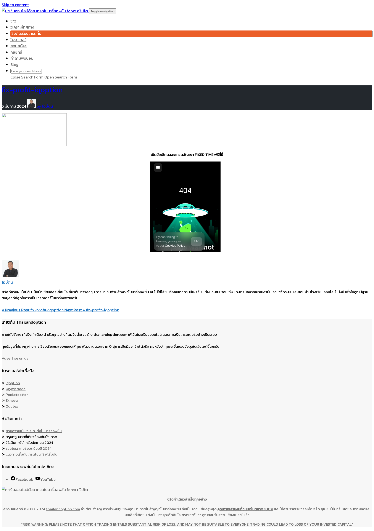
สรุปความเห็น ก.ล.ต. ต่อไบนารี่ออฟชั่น (34, 431)
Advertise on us (15, 358)
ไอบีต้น (7, 282)
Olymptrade (16, 389)
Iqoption (13, 383)
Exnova (12, 400)
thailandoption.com (63, 509)
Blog (14, 64)
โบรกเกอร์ (18, 40)
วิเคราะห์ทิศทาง (22, 27)
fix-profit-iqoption (32, 89)
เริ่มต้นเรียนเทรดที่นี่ (25, 33)
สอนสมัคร (18, 46)
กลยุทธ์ (16, 52)
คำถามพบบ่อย (21, 58)
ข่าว (13, 21)
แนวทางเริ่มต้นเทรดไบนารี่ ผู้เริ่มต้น (31, 454)
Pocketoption (17, 394)
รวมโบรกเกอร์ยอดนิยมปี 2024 (29, 448)
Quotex (12, 406)
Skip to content (15, 5)
